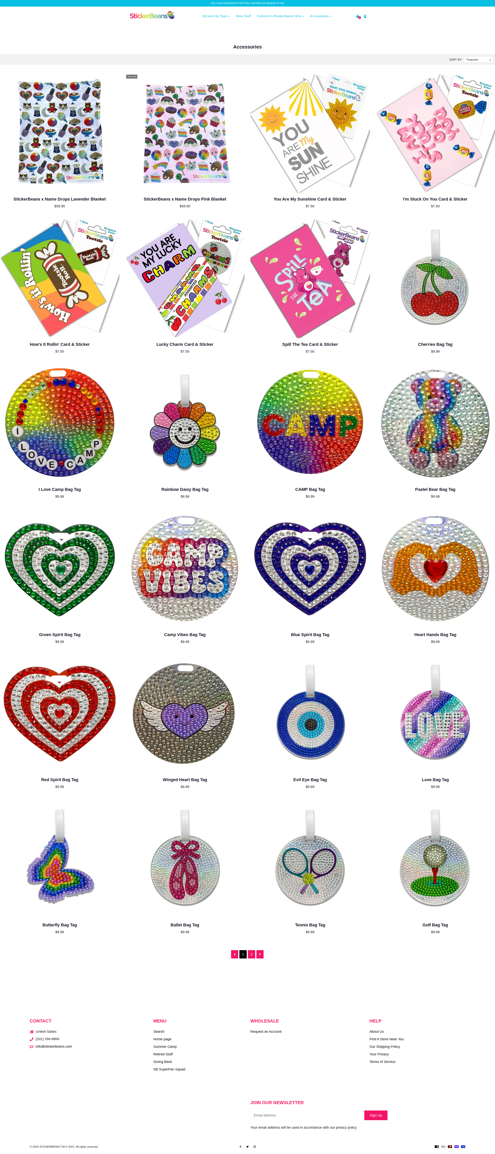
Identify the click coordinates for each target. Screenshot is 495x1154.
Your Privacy (379, 1054)
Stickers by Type (215, 16)
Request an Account (266, 1032)
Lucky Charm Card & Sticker (184, 344)
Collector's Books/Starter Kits (279, 16)
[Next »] (260, 954)
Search (158, 1032)
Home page (162, 1039)
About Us (377, 1032)
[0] (357, 16)
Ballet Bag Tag (185, 925)
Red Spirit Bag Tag (59, 779)
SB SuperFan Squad (169, 1069)
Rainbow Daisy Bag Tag (184, 489)
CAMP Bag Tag (310, 489)
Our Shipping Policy (385, 1047)
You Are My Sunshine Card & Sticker (310, 199)
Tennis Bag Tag (310, 925)
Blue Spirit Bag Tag (310, 634)
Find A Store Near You (387, 1039)
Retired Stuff (163, 1054)
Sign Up (376, 1115)
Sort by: (455, 59)
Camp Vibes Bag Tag (185, 634)
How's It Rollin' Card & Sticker (60, 344)
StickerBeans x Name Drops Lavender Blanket (60, 199)
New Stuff (243, 16)
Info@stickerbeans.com (54, 1046)
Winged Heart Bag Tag (185, 779)
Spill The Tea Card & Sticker (310, 344)
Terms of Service (382, 1062)
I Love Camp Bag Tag (60, 489)
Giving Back (162, 1062)
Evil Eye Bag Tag (310, 779)
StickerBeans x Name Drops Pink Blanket (185, 199)
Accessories (320, 16)
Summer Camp (165, 1047)
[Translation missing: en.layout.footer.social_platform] (240, 1146)
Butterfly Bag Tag (60, 925)
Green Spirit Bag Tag (59, 634)
